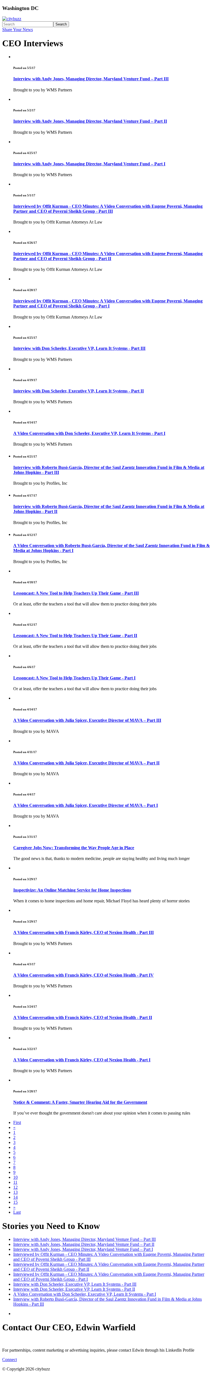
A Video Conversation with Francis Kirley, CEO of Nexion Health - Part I (81, 1059)
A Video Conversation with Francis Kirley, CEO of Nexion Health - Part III (83, 932)
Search (61, 24)
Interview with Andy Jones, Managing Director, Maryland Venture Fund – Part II (90, 121)
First (17, 1122)
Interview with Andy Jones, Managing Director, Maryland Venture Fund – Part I (89, 163)
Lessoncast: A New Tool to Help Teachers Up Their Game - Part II (75, 635)
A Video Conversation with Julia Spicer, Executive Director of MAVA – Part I (85, 805)
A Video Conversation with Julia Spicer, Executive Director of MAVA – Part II (86, 763)
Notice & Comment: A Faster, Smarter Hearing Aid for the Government (80, 1102)
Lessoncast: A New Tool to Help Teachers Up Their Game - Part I (74, 678)
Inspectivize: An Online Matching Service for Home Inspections (72, 890)
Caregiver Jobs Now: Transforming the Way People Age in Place (73, 847)
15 (15, 1202)
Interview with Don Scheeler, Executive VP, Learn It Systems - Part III (79, 348)
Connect (9, 1359)
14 (15, 1197)
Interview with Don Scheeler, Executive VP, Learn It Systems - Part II (78, 391)
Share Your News (17, 29)
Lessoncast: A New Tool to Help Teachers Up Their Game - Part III (76, 593)
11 (15, 1182)
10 (15, 1177)
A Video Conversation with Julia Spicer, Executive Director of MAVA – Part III (87, 720)
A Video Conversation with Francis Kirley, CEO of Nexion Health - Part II (82, 1017)
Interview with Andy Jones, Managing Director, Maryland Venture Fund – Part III (91, 78)
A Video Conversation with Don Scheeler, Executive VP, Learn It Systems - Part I (89, 433)
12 (15, 1187)
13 (15, 1192)
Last (17, 1212)
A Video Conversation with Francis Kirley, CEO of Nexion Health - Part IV (83, 975)
